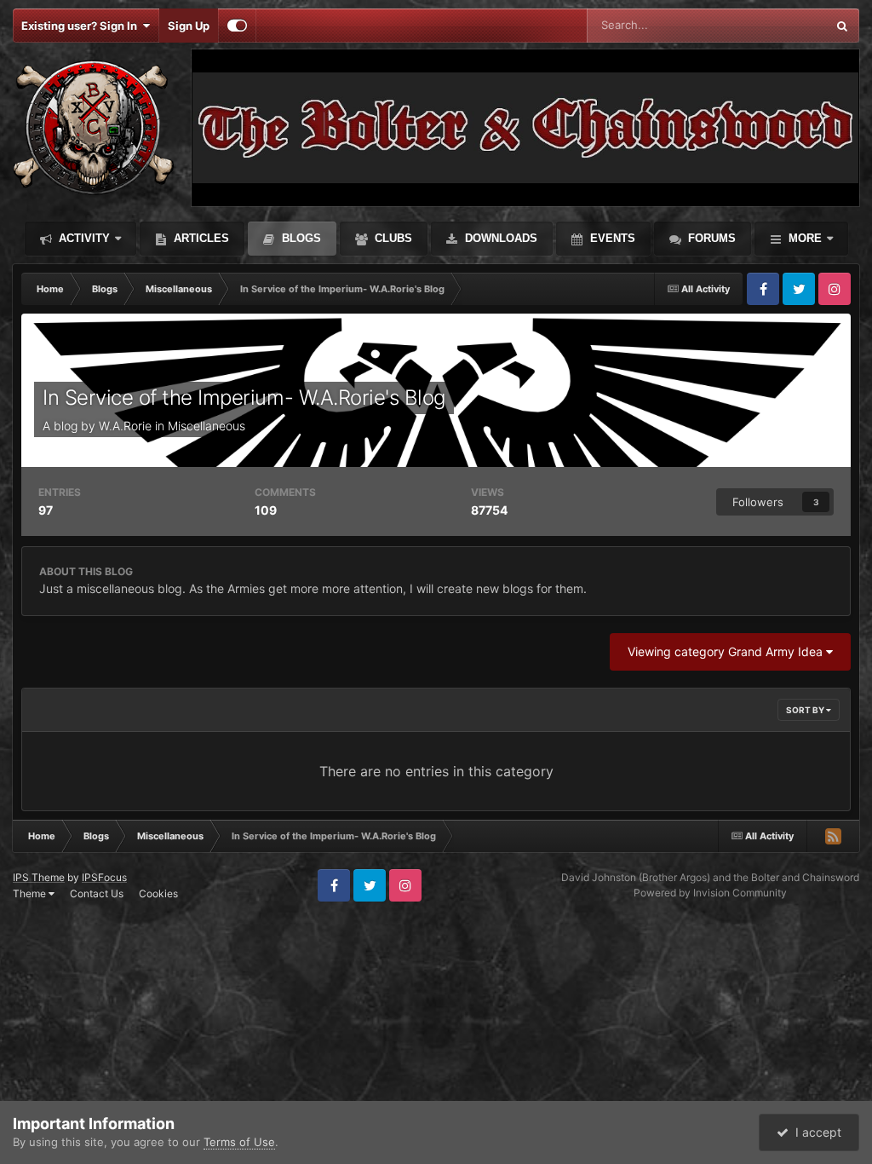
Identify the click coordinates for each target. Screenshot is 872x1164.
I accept (815, 1132)
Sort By (806, 710)
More (805, 238)
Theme (31, 893)
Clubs (391, 238)
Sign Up (188, 25)
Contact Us (96, 893)
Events (611, 238)
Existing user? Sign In (81, 25)
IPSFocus (104, 877)
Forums (710, 238)
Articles (199, 238)
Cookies (158, 893)
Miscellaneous (206, 425)
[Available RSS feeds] (832, 836)
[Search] (842, 26)
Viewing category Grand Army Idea (727, 651)
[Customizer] (237, 26)
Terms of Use (239, 1142)
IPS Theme (39, 877)
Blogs (299, 238)
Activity (82, 238)
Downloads (499, 238)
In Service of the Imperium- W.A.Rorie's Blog (244, 397)
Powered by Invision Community (710, 892)
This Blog (780, 25)
